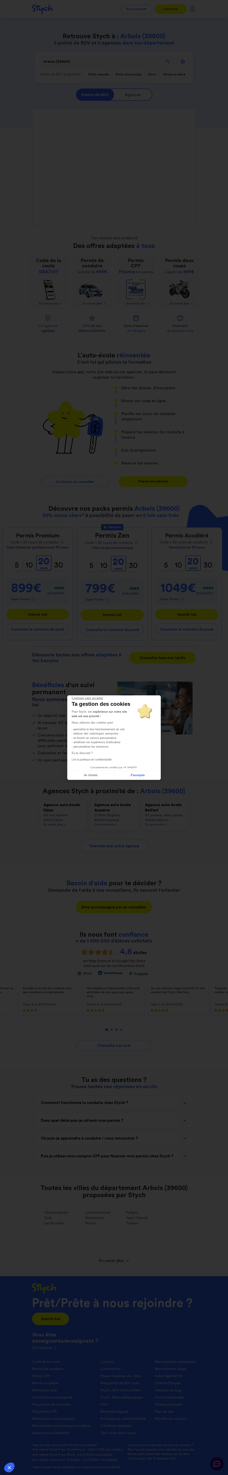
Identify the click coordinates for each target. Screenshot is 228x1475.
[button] (9, 1467)
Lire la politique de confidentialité (92, 759)
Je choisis (91, 775)
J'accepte (137, 775)
